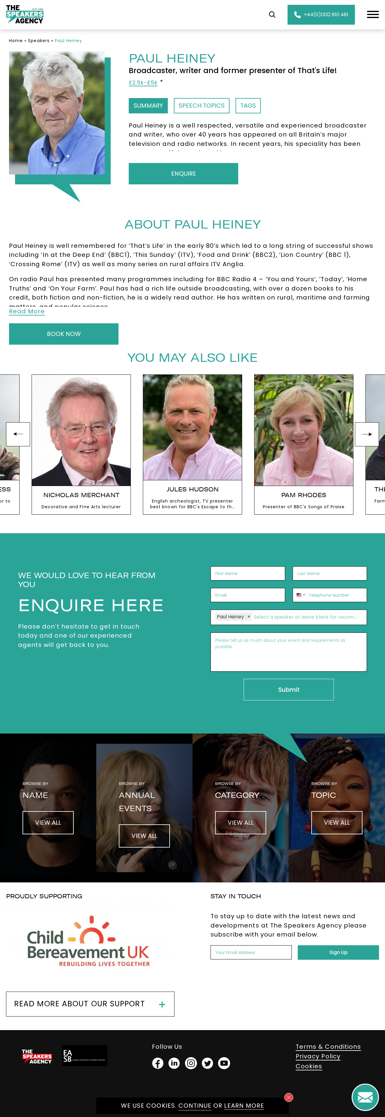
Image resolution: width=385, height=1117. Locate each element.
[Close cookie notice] (288, 1097)
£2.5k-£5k (143, 82)
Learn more (244, 1105)
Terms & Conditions (328, 1046)
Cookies (309, 1066)
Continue (194, 1105)
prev (18, 434)
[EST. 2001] (25, 24)
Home (16, 41)
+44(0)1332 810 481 (326, 14)
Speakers (38, 41)
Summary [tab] (148, 105)
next (367, 434)
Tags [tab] (248, 105)
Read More (27, 311)
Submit (289, 689)
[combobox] (300, 595)
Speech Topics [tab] (202, 105)
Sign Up (338, 952)
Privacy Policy (318, 1056)
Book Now (64, 334)
